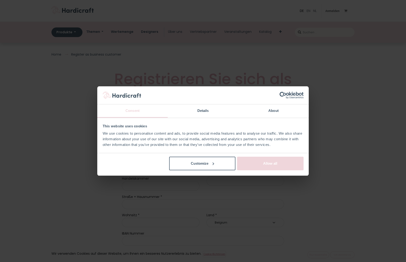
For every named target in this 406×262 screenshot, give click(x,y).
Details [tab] (203, 111)
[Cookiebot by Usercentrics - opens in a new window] (283, 95)
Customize (199, 163)
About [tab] (273, 111)
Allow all (270, 163)
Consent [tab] (132, 111)
